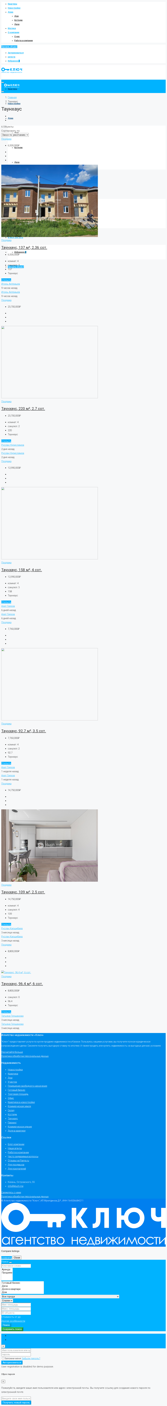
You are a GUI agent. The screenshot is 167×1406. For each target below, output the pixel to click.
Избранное (14, 61)
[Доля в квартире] (22, 1289)
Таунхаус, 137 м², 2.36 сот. (24, 247)
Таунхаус (13, 1118)
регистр (11, 57)
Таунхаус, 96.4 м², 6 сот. (22, 984)
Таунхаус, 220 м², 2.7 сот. (23, 408)
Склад (11, 1110)
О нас (17, 36)
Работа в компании (23, 40)
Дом (16, 16)
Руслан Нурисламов (12, 445)
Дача (16, 24)
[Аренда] (7, 1269)
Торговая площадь (18, 1094)
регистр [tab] (12, 1339)
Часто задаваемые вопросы (23, 1156)
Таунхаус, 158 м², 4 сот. (21, 570)
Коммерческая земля (19, 1106)
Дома (10, 12)
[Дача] (22, 1286)
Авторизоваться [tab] (17, 1335)
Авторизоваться (16, 53)
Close (17, 1257)
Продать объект (9, 47)
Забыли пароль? (31, 1358)
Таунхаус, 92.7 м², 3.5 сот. (23, 731)
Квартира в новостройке (21, 1102)
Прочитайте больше (12, 1052)
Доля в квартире (16, 1130)
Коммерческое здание (20, 1126)
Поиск (6, 1325)
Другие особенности (13, 1321)
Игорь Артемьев (10, 283)
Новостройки (14, 8)
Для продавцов (16, 1164)
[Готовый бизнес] (22, 1282)
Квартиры (12, 4)
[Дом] (22, 1292)
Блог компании (16, 1144)
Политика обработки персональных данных (25, 1056)
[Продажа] (7, 1272)
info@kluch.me (15, 1186)
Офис (11, 1098)
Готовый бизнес (16, 1090)
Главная (12, 97)
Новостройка (15, 1069)
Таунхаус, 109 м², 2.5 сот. (23, 892)
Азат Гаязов (8, 606)
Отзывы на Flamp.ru (18, 1160)
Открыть (6, 279)
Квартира (13, 1073)
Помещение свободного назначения (27, 1086)
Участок (12, 1082)
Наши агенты (15, 1148)
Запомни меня (13, 1358)
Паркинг (12, 1122)
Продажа (6, 138)
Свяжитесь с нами (11, 1192)
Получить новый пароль (16, 1402)
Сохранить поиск (12, 1329)
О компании (13, 32)
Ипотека (12, 28)
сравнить (6, 1257)
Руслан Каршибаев (12, 928)
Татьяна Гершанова (12, 1015)
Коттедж (18, 20)
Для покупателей (17, 1168)
